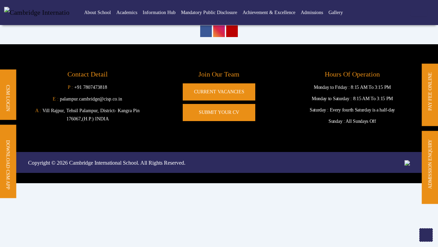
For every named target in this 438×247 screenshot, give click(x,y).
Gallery (335, 12)
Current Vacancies (219, 91)
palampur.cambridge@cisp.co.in (87, 99)
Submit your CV (219, 112)
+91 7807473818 (90, 87)
